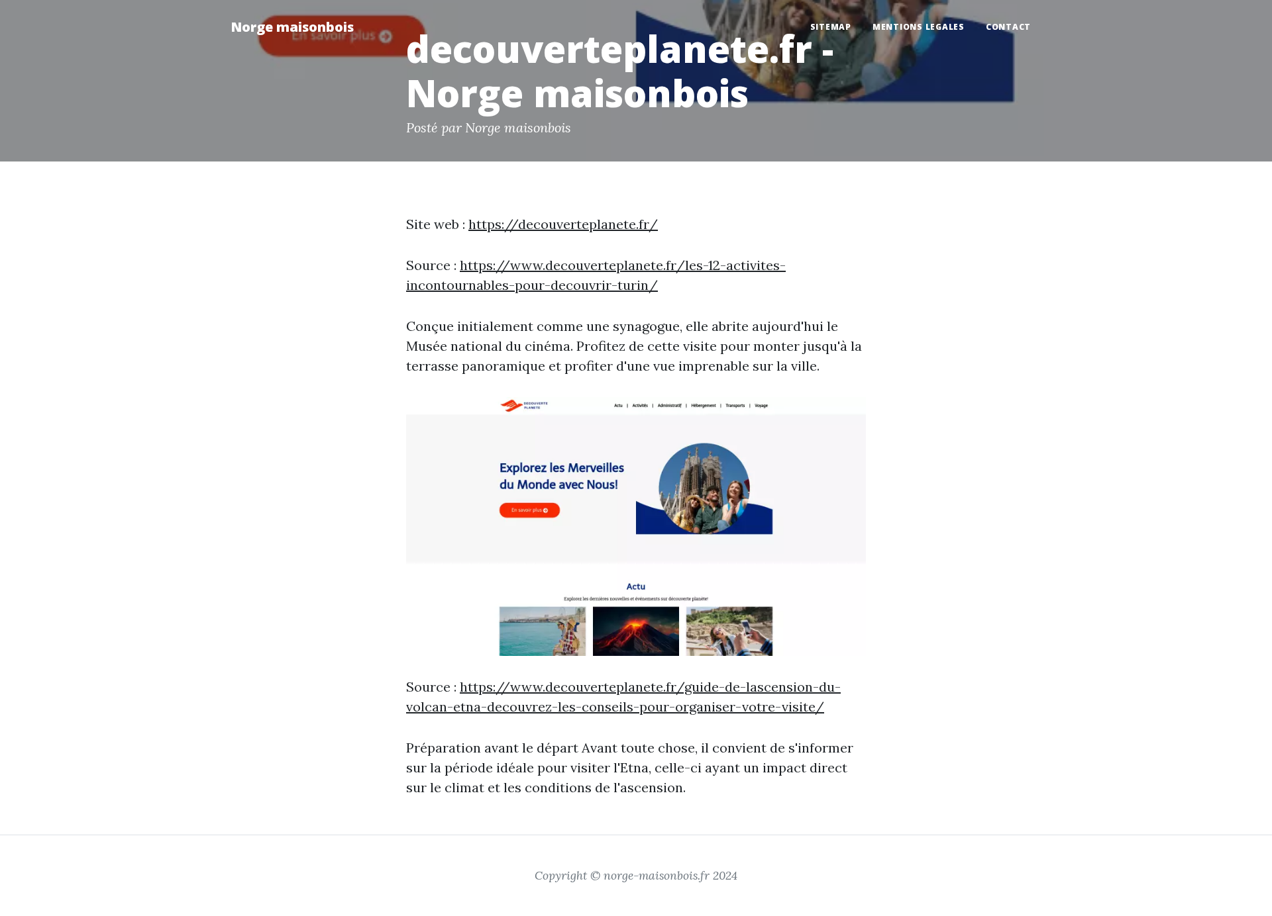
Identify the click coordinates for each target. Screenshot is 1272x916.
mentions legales (919, 26)
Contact (1008, 26)
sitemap (830, 26)
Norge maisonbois (292, 27)
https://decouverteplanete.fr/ (563, 224)
